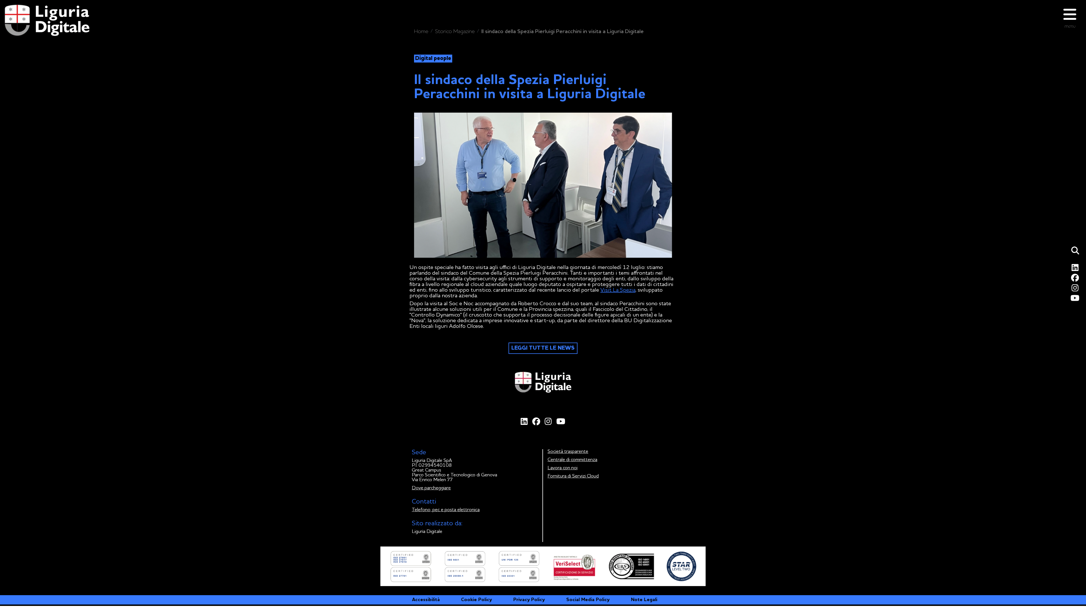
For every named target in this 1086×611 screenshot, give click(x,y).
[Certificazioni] (543, 566)
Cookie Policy (476, 599)
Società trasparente (568, 451)
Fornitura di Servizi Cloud (573, 476)
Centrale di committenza (572, 459)
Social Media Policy (587, 599)
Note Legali (644, 599)
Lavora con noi (563, 468)
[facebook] (1076, 279)
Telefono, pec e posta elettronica (446, 509)
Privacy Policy (529, 599)
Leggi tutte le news (543, 348)
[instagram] (1076, 289)
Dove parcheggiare (431, 488)
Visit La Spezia (617, 290)
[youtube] (1075, 299)
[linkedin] (1076, 269)
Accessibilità (426, 599)
